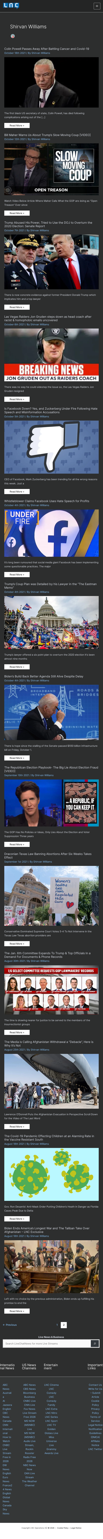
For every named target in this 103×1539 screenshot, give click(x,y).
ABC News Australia (7, 1390)
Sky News (6, 1511)
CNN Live (29, 1404)
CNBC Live (29, 1400)
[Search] (95, 1343)
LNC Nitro (51, 1412)
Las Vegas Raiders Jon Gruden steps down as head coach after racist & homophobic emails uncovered (47, 318)
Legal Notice (95, 1424)
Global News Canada (7, 1501)
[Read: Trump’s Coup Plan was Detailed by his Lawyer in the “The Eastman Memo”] (51, 622)
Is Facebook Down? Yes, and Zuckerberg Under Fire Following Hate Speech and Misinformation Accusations (51, 410)
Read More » (17, 126)
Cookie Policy (62, 1528)
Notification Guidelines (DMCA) (95, 1433)
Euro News (6, 1479)
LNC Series (51, 1416)
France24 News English (7, 1489)
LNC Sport (51, 1420)
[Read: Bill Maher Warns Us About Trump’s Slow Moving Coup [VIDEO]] (51, 169)
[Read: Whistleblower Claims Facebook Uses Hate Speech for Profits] (51, 532)
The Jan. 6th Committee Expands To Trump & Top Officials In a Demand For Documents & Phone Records (47, 954)
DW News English (7, 1469)
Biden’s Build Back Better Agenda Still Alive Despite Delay (43, 676)
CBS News (29, 1388)
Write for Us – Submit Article (95, 1392)
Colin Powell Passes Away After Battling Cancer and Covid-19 (46, 49)
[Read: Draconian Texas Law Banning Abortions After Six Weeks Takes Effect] (51, 895)
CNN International (7, 1428)
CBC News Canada (7, 1416)
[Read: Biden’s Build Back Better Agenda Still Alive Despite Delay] (51, 712)
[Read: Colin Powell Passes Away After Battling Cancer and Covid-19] (51, 82)
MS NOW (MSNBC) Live (29, 1424)
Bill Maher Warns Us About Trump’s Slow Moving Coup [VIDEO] (47, 135)
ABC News (29, 1384)
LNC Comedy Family (51, 1400)
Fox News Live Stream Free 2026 (29, 1412)
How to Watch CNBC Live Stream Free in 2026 (7, 1449)
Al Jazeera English (7, 1404)
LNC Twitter (95, 1449)
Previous (10, 1324)
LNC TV (51, 1424)
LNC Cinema (51, 1384)
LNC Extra (51, 1408)
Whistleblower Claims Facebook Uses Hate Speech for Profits (46, 501)
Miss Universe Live (51, 1441)
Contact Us (95, 1384)
